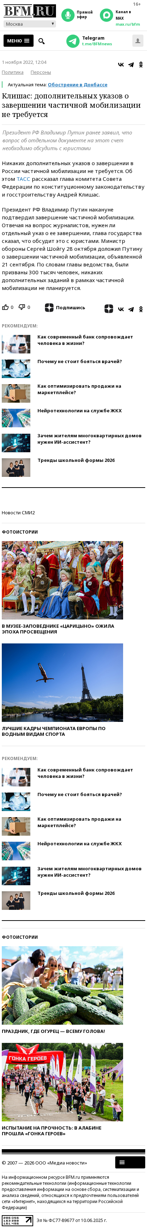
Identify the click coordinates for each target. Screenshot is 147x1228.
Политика (13, 72)
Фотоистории (20, 532)
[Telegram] (131, 64)
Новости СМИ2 (18, 512)
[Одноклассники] (141, 64)
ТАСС (23, 178)
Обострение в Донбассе (77, 84)
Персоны (41, 72)
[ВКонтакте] (121, 64)
